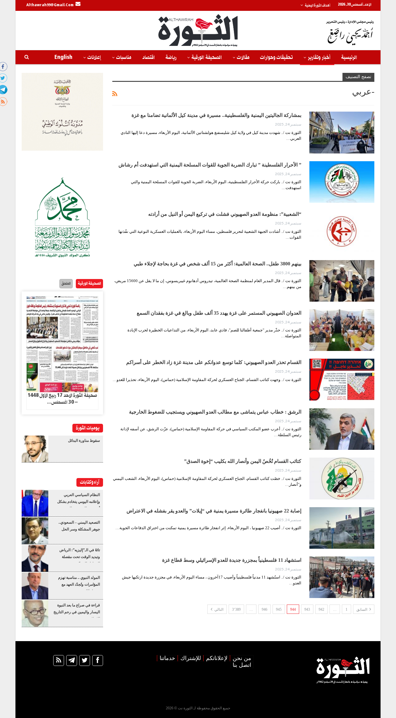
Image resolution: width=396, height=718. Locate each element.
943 (307, 609)
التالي (218, 609)
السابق (362, 609)
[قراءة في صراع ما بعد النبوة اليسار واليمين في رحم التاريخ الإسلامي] (35, 613)
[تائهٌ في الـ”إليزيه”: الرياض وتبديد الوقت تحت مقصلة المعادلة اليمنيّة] (35, 558)
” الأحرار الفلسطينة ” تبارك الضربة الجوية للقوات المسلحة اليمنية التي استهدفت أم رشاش (209, 164)
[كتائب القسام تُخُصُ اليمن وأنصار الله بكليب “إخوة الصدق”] (341, 478)
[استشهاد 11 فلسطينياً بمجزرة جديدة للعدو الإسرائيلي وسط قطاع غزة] (341, 577)
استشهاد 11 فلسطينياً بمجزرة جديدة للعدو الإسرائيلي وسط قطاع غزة (231, 560)
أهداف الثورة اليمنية (317, 5)
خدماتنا (167, 658)
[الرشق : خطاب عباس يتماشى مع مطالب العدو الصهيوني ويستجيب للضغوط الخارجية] (341, 429)
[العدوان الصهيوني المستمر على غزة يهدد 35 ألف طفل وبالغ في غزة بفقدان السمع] (341, 330)
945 (279, 609)
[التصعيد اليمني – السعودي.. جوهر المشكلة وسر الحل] (35, 530)
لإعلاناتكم (216, 658)
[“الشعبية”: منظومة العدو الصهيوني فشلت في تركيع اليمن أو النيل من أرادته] (341, 231)
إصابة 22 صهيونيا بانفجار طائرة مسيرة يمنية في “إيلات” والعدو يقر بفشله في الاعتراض (214, 510)
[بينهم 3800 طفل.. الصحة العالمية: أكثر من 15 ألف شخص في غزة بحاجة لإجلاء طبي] (341, 281)
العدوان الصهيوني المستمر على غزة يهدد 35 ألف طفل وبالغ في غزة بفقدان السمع (219, 313)
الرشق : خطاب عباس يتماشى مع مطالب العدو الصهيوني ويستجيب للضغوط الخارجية (215, 411)
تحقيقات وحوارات (276, 57)
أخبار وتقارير (319, 57)
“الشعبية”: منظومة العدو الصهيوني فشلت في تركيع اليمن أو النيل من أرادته (224, 214)
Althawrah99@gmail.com (50, 5)
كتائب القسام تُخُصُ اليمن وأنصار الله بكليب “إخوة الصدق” (242, 461)
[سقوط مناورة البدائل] (35, 449)
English (63, 57)
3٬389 (236, 609)
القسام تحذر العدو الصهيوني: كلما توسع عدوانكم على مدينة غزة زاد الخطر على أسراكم (213, 362)
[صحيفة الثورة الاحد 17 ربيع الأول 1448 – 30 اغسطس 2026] (62, 344)
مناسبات (123, 57)
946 (264, 609)
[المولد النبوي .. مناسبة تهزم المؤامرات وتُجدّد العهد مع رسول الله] (35, 586)
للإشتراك (190, 658)
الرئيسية (349, 57)
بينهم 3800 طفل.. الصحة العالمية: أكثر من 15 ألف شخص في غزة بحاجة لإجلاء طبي (217, 263)
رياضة (171, 57)
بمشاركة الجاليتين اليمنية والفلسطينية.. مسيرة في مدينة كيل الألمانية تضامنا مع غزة (216, 115)
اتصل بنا (242, 665)
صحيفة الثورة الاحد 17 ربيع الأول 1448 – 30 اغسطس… (62, 399)
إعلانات (94, 57)
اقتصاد (148, 57)
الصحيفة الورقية (207, 57)
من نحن (242, 658)
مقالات (243, 57)
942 (321, 609)
